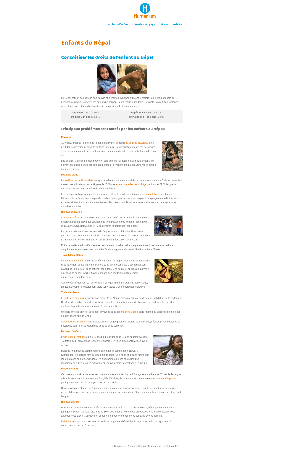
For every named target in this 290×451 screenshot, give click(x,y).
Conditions (155, 446)
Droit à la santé (69, 174)
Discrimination (69, 368)
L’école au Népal (70, 217)
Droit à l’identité (70, 402)
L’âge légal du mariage (73, 337)
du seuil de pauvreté (136, 143)
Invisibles (66, 421)
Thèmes (163, 25)
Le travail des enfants (72, 260)
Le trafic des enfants (72, 298)
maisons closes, (129, 312)
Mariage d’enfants (71, 331)
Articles (177, 25)
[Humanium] (145, 11)
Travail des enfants (72, 255)
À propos (132, 446)
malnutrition (151, 194)
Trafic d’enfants (70, 292)
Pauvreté (66, 137)
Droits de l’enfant (118, 25)
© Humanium (119, 446)
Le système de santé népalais (77, 180)
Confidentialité (170, 446)
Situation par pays (144, 25)
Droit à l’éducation (71, 212)
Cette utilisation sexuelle (74, 321)
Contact (143, 446)
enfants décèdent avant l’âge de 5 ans (136, 184)
